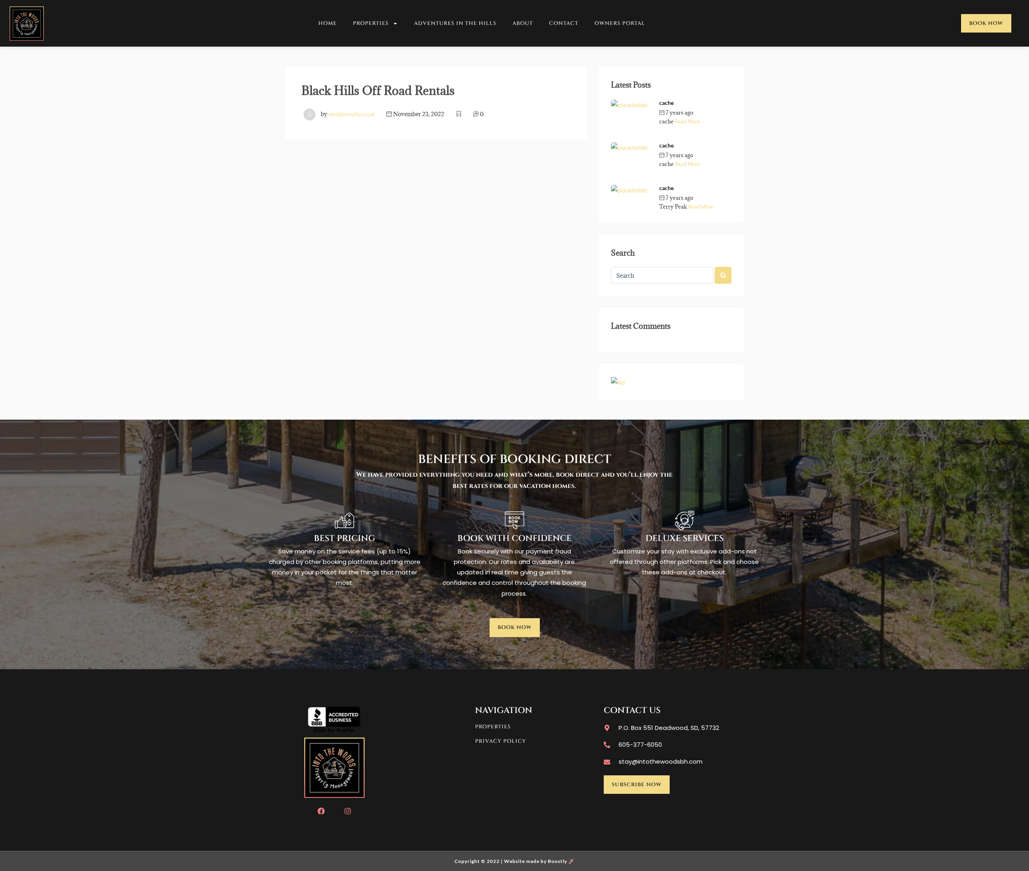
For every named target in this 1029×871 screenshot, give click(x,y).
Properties (371, 23)
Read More (687, 121)
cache (666, 102)
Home (327, 23)
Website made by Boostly (535, 861)
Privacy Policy (500, 741)
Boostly (710, 112)
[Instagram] (347, 811)
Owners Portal (619, 23)
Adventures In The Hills (455, 23)
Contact (563, 23)
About (522, 23)
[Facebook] (321, 811)
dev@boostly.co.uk (351, 114)
